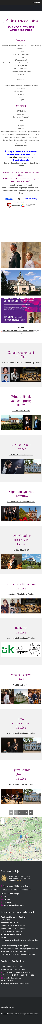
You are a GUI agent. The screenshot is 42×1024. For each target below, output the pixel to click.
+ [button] (2, 819)
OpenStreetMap (32, 860)
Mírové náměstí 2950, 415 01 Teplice (16, 886)
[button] (37, 2)
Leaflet (24, 860)
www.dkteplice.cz (16, 940)
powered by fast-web (7, 1007)
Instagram (7, 902)
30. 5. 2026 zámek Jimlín (21, 411)
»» (31, 813)
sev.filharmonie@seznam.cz (14, 905)
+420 (10, 890)
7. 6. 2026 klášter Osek (21, 685)
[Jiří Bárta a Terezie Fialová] (21, 255)
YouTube (6, 899)
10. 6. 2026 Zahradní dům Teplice (21, 784)
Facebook (6, 897)
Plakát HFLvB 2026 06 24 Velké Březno (18, 331)
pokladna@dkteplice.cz (14, 934)
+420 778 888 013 (24, 890)
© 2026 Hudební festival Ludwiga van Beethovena (19, 1014)
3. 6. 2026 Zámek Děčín (21, 550)
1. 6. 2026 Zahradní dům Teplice (21, 455)
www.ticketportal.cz (30, 940)
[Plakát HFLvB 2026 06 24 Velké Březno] (21, 310)
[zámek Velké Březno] (21, 283)
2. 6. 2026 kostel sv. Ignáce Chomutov (21, 502)
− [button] (2, 822)
